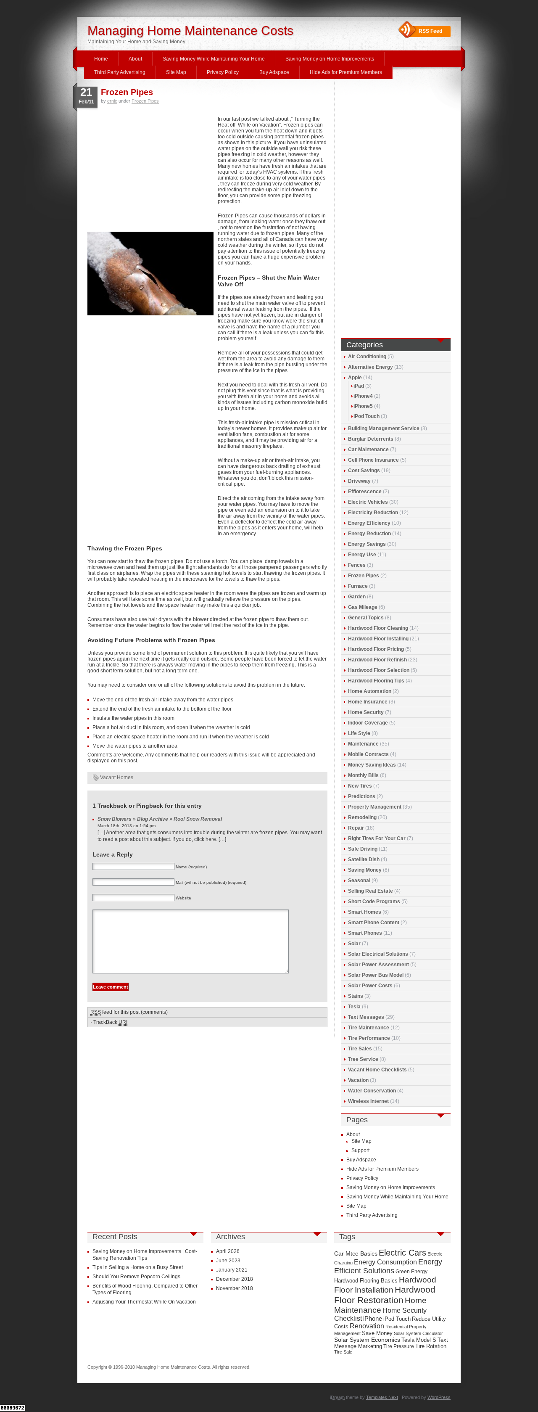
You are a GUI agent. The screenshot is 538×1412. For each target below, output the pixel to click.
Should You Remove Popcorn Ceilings (136, 1277)
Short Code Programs (374, 901)
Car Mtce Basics (355, 1253)
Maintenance (363, 744)
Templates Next (382, 1397)
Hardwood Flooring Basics (366, 1280)
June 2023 (228, 1261)
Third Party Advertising (119, 72)
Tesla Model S (418, 1340)
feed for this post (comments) (129, 1012)
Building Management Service (383, 428)
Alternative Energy (370, 367)
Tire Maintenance (368, 1028)
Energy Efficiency (369, 523)
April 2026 (228, 1251)
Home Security (366, 712)
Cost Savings (364, 470)
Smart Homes (364, 912)
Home (101, 59)
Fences (357, 565)
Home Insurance (368, 702)
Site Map (176, 72)
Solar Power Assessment (378, 965)
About (135, 59)
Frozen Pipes (127, 92)
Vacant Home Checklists (377, 1070)
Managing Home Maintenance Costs (190, 30)
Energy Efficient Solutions (388, 1266)
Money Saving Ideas (372, 765)
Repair (356, 828)
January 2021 (232, 1270)
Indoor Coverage (368, 723)
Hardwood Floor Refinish (377, 660)
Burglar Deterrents (370, 439)
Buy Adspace (274, 72)
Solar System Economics (367, 1339)
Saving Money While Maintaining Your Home (214, 59)
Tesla (354, 1007)
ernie (112, 100)
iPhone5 (363, 406)
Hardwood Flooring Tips (376, 681)
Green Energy (411, 1272)
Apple (355, 378)
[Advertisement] (150, 172)
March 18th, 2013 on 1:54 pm (127, 825)
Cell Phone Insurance (373, 460)
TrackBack (110, 1022)
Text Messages (366, 1017)
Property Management (374, 807)
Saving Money (365, 870)
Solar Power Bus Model (376, 975)
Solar (354, 944)
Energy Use (362, 555)
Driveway (359, 481)
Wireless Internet (368, 1101)
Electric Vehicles (368, 502)
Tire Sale (343, 1351)
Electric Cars (402, 1252)
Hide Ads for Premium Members (346, 72)
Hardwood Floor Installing (378, 639)
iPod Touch (366, 416)
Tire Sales (360, 1049)
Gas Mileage (362, 607)
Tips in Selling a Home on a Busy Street (137, 1267)
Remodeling (362, 817)
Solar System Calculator (418, 1333)
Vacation (358, 1080)
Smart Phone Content (373, 922)
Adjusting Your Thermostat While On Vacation (144, 1302)
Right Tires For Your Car (377, 838)
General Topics (366, 618)
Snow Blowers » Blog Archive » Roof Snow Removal (160, 819)
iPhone (372, 1318)
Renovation (367, 1326)
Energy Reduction (369, 534)
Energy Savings (367, 544)
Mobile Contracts (368, 754)
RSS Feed (430, 31)
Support (360, 1150)
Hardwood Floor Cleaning (378, 628)
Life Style (359, 733)
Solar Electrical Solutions (378, 954)
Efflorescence (365, 491)
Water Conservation (372, 1091)
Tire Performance (369, 1038)
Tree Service (363, 1059)
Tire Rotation (430, 1346)
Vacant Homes (116, 777)
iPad (358, 386)
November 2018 (234, 1288)
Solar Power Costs (370, 986)
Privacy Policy (223, 72)
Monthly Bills (363, 775)
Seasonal (359, 880)
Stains (355, 996)
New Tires (360, 786)
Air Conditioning (367, 357)
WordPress (439, 1397)
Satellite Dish (364, 859)
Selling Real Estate (370, 891)
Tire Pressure (398, 1346)
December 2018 (234, 1279)
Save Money (377, 1333)
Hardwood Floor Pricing (376, 649)
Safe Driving (362, 849)
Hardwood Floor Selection (378, 670)
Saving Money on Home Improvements (329, 59)
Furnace (358, 586)
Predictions (361, 796)
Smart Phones (365, 933)
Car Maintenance (368, 449)
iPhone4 (363, 396)
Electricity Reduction (373, 513)
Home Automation (369, 691)
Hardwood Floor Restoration (384, 1295)
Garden (357, 597)
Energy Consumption (385, 1262)
